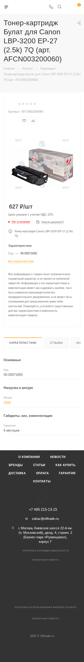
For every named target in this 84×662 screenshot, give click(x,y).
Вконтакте (42, 496)
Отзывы (56, 342)
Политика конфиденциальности (45, 550)
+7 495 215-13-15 (43, 509)
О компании (29, 457)
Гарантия (67, 473)
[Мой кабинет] (68, 7)
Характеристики (23, 342)
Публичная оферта (45, 560)
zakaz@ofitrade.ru (45, 518)
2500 (7, 402)
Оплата (42, 473)
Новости (58, 457)
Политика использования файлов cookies (46, 607)
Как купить (65, 465)
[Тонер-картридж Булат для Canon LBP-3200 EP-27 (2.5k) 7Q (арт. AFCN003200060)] (42, 164)
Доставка (17, 473)
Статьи (39, 465)
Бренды (16, 465)
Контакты (42, 481)
